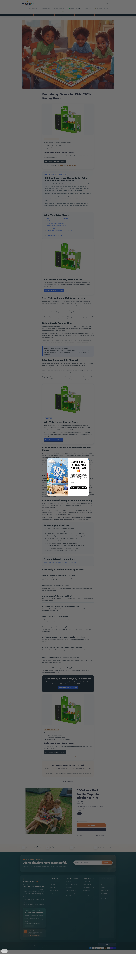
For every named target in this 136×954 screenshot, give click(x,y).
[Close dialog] (88, 460)
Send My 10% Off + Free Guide (78, 488)
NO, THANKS (78, 492)
